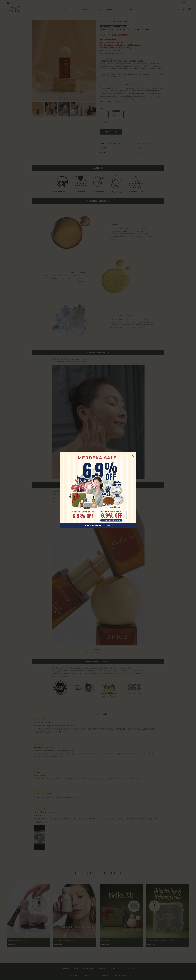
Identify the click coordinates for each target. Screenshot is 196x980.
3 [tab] (64, 98)
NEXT (133, 860)
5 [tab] (70, 98)
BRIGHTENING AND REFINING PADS (160, 940)
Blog (120, 10)
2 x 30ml (116, 114)
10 (112, 860)
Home (62, 10)
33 (122, 860)
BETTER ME (105, 940)
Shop (73, 10)
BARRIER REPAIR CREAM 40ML (65, 940)
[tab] (98, 161)
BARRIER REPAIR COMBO (17, 940)
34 (127, 860)
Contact (132, 10)
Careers (109, 10)
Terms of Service (116, 968)
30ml (103, 114)
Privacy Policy (88, 968)
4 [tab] (67, 98)
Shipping (102, 968)
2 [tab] (61, 98)
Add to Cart (111, 132)
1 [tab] (59, 98)
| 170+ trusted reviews (121, 22)
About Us (85, 10)
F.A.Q (98, 10)
